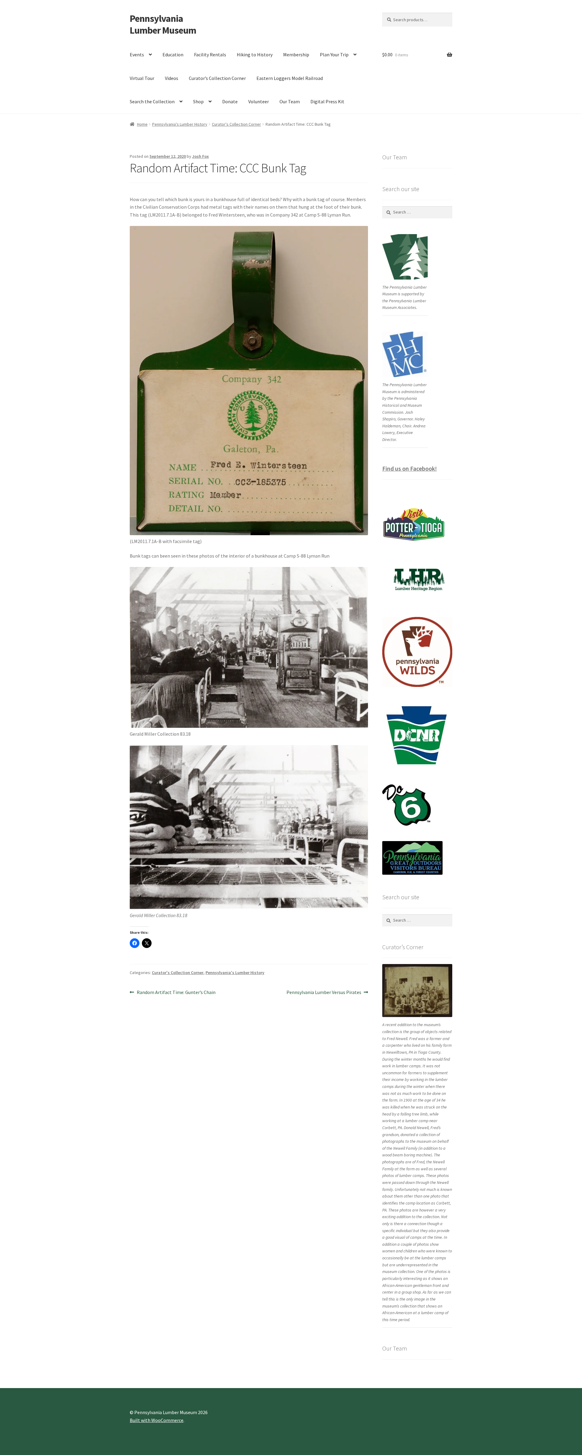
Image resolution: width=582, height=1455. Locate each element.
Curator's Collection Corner (236, 124)
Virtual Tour (142, 78)
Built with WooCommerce (156, 1420)
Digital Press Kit (327, 101)
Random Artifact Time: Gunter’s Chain (176, 992)
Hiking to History (255, 54)
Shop (198, 101)
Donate (230, 101)
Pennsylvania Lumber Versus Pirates (323, 992)
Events (137, 54)
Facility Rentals (210, 54)
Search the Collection (152, 101)
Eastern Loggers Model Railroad (289, 78)
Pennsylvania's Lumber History (179, 124)
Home (142, 124)
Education (172, 54)
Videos (171, 78)
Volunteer (258, 101)
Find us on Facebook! (409, 468)
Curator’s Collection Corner (217, 78)
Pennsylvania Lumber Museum (163, 24)
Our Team (289, 101)
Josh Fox (200, 156)
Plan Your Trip (334, 54)
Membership (296, 54)
